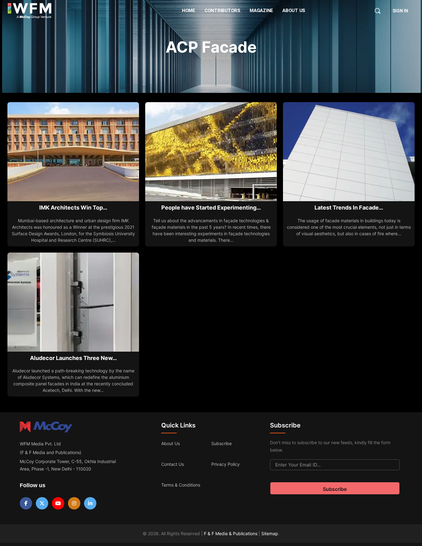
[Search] (377, 11)
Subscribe (221, 443)
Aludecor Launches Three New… (73, 358)
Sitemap (269, 533)
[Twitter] (42, 503)
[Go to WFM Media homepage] (29, 11)
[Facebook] (26, 503)
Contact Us (172, 464)
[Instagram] (74, 503)
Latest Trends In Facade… (348, 207)
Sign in (400, 10)
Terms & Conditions (180, 485)
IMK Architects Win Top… (73, 207)
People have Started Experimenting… (211, 207)
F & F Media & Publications (230, 533)
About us (170, 443)
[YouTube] (58, 503)
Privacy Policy (225, 464)
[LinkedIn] (90, 503)
